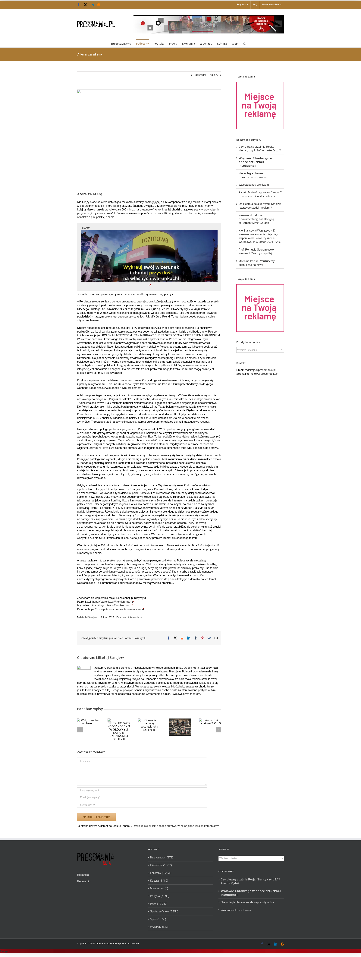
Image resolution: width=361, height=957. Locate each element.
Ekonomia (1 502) (161, 865)
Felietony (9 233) (160, 872)
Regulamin (83, 881)
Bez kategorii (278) (161, 857)
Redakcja (83, 874)
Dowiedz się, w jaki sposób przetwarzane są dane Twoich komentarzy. (176, 825)
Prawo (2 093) (158, 903)
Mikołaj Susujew (88, 617)
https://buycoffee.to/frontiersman (110, 605)
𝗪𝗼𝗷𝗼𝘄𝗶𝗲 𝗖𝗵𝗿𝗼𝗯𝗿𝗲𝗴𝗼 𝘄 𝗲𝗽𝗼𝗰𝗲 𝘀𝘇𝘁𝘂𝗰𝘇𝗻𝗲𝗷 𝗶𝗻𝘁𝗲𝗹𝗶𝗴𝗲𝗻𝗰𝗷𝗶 (256, 161)
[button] (244, 43)
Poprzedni (199, 74)
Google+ (5, 951)
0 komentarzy (135, 617)
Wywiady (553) (159, 926)
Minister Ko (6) (159, 888)
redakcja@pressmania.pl (260, 369)
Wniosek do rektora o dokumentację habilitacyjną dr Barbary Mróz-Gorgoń (256, 219)
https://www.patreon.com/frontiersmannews (114, 609)
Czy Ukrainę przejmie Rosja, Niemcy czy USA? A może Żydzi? (250, 881)
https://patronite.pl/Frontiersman (111, 601)
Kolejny (213, 74)
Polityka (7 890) (159, 896)
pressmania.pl (269, 373)
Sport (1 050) (158, 919)
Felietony (121, 617)
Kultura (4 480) (159, 880)
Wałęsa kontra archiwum (254, 184)
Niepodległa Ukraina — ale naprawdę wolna (247, 902)
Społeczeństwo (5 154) (164, 911)
